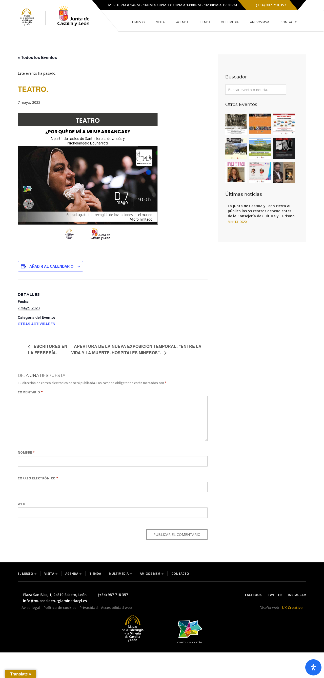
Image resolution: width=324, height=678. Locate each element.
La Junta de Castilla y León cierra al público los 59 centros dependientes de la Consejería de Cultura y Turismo (261, 210)
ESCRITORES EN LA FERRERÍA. (47, 349)
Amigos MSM (150, 573)
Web (21, 504)
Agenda (72, 573)
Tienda (95, 573)
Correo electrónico (38, 478)
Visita (49, 573)
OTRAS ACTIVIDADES (36, 323)
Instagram (297, 595)
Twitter (275, 595)
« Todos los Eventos (37, 57)
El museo (26, 573)
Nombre (26, 452)
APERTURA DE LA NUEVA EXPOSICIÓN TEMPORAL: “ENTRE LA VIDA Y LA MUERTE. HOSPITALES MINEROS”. (136, 349)
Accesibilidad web (116, 607)
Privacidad (89, 607)
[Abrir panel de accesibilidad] (313, 667)
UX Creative (292, 607)
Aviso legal (31, 607)
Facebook (253, 595)
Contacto (180, 573)
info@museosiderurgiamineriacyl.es (55, 600)
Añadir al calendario (51, 266)
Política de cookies (60, 607)
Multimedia (119, 573)
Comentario (30, 392)
